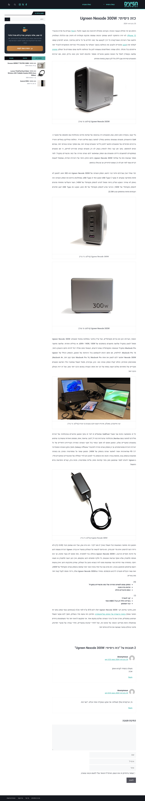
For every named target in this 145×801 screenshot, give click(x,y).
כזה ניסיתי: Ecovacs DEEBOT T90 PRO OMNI (22, 63)
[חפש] (7, 19)
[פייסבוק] (26, 5)
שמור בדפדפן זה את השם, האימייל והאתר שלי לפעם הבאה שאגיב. (107, 773)
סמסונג (54, 49)
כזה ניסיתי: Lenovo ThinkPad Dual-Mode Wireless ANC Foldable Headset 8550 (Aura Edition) (22, 73)
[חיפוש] (14, 4)
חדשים (25, 58)
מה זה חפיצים (35, 798)
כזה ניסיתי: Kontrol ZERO (28, 81)
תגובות (11, 58)
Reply (130, 677)
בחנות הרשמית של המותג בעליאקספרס (110, 614)
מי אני (27, 798)
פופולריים (39, 58)
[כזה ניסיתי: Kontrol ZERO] (41, 83)
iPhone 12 (131, 35)
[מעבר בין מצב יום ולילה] (9, 4)
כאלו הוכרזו (86, 4)
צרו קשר (20, 798)
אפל (72, 31)
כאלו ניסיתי (110, 4)
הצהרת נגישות (11, 798)
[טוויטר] (23, 5)
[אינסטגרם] (20, 5)
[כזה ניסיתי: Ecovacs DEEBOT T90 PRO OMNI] (41, 65)
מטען (124, 44)
